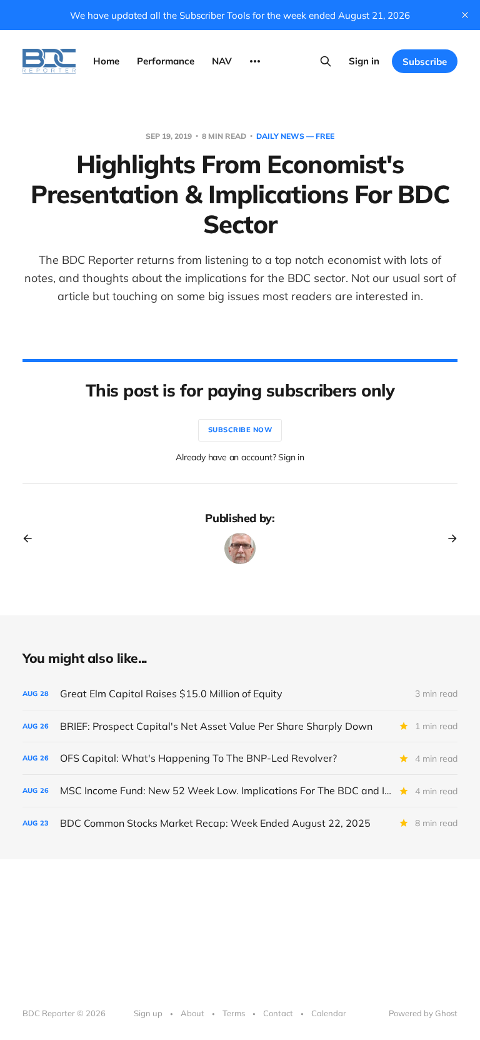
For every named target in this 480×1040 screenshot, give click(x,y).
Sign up (148, 1013)
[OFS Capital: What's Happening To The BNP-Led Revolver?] (240, 758)
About (192, 1013)
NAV (222, 61)
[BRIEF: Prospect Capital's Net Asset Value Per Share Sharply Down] (240, 726)
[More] (255, 61)
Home (106, 61)
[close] (465, 15)
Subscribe (424, 62)
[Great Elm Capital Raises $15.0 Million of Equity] (240, 694)
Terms (233, 1013)
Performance (165, 61)
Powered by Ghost (423, 1013)
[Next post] (448, 538)
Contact (278, 1013)
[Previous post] (31, 538)
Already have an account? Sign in (240, 457)
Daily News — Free (295, 136)
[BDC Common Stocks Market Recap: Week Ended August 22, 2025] (240, 823)
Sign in (364, 61)
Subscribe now (240, 429)
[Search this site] (325, 61)
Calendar (328, 1013)
